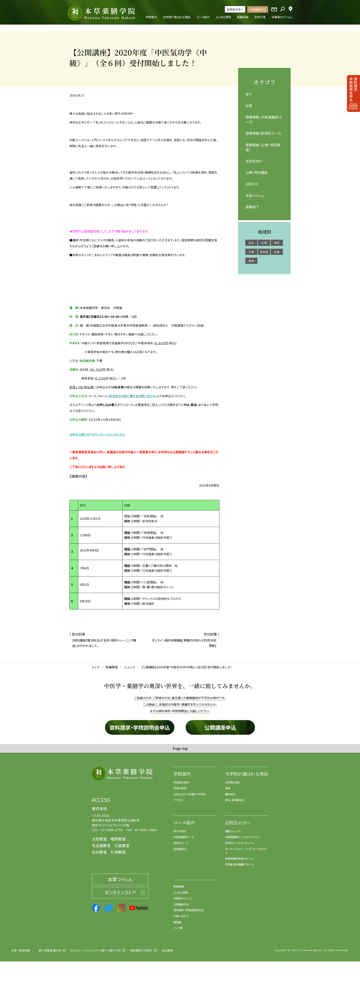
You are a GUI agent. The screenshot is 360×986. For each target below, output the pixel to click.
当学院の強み (233, 782)
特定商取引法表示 (141, 950)
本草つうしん (255, 195)
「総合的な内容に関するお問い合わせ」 (132, 396)
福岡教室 (118, 839)
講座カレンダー (233, 831)
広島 (277, 252)
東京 (277, 243)
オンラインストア (120, 892)
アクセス (178, 800)
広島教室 (121, 845)
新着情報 (178, 886)
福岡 (251, 261)
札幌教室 (118, 852)
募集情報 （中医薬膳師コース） (264, 119)
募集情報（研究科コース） (264, 133)
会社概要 (167, 950)
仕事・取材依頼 (20, 950)
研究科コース (181, 843)
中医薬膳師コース (183, 837)
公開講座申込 (257, 9)
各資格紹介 (180, 849)
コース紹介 (184, 822)
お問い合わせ (181, 916)
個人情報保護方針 (50, 950)
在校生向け (254, 160)
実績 (227, 788)
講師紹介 (230, 794)
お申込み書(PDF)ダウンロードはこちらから (97, 434)
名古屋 (264, 252)
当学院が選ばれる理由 (246, 774)
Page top (180, 748)
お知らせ (252, 183)
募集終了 (252, 206)
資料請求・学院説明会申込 (140, 727)
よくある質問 (180, 892)
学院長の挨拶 (181, 782)
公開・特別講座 (257, 172)
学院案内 (182, 774)
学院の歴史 (179, 788)
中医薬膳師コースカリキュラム (242, 837)
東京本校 (99, 808)
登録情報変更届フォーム (239, 858)
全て (249, 94)
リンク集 (178, 928)
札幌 (264, 243)
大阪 (251, 252)
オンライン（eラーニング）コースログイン (246, 851)
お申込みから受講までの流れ (189, 794)
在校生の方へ (235, 9)
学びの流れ (179, 831)
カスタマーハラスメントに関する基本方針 (96, 950)
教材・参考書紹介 (235, 800)
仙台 (251, 243)
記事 (249, 105)
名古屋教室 (101, 845)
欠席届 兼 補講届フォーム (239, 864)
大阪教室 (99, 839)
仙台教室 (99, 852)
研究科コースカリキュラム (239, 843)
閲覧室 (177, 922)
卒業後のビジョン (183, 898)
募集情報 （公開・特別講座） (263, 147)
